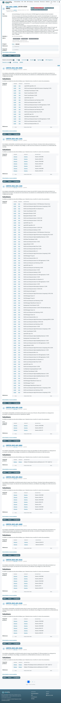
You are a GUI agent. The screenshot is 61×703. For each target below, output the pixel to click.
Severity (4, 36)
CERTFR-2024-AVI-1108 (14, 407)
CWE (25, 1)
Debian (15, 462)
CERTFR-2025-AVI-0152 (14, 560)
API (32, 695)
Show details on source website (9, 131)
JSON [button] (4, 55)
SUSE (15, 86)
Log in (51, 2)
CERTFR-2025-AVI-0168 (14, 603)
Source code (50, 695)
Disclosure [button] (42, 1)
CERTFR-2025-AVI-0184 (14, 648)
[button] (57, 1)
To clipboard (16, 55)
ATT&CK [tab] (15, 62)
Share (9, 55)
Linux (13, 44)
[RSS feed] (59, 65)
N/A (19, 86)
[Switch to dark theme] (59, 1)
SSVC (3, 38)
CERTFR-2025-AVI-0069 (14, 524)
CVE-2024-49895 (12, 7)
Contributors (34, 697)
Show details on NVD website (9, 52)
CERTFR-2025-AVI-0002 (14, 445)
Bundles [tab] (32, 60)
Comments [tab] (25, 60)
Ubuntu (15, 156)
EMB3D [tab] (21, 62)
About (54, 1)
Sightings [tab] (40, 60)
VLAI (32, 7)
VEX (22, 1)
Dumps (32, 698)
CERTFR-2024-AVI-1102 (14, 186)
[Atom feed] (57, 65)
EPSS (46, 7)
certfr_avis (15, 69)
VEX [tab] (17, 60)
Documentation (34, 693)
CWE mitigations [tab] (49, 60)
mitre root (17, 44)
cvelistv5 (15, 10)
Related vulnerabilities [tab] (8, 60)
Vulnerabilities (17, 1)
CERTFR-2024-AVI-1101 (14, 139)
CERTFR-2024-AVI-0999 (14, 68)
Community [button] (36, 1)
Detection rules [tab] (6, 62)
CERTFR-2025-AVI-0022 (14, 477)
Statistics (48, 1)
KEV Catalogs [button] (30, 1)
